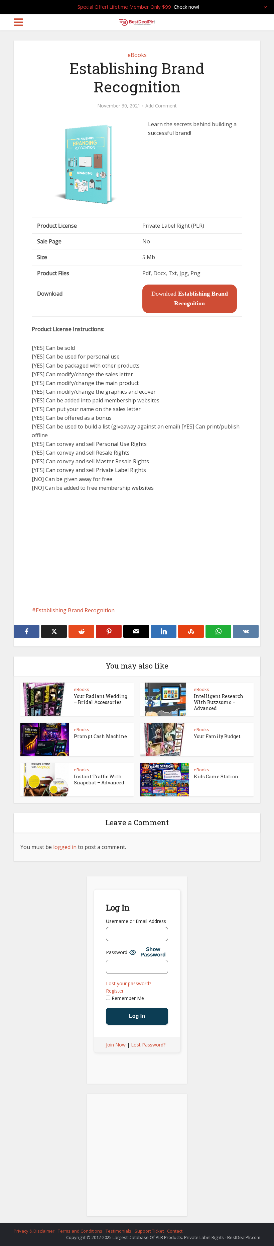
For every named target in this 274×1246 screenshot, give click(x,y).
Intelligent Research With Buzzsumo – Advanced (218, 702)
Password (116, 952)
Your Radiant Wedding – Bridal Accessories (100, 699)
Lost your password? (128, 983)
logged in (65, 847)
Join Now (116, 1044)
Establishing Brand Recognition (75, 610)
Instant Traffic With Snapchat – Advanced (99, 779)
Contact (174, 1231)
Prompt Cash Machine (100, 736)
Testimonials (118, 1231)
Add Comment (161, 106)
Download (189, 298)
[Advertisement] (137, 549)
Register (115, 991)
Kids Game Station (216, 776)
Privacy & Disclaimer (34, 1231)
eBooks (137, 55)
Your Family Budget (217, 736)
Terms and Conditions (80, 1231)
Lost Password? (148, 1044)
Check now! (186, 6)
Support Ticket (149, 1231)
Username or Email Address (136, 921)
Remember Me (127, 998)
